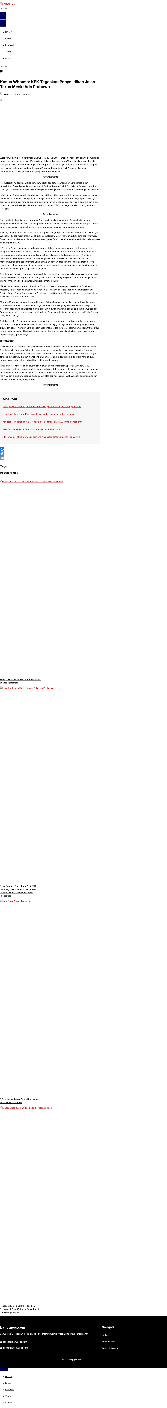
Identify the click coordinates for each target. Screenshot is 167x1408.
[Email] (50, 458)
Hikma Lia (8, 94)
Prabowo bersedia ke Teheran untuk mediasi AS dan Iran (31, 429)
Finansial (9, 45)
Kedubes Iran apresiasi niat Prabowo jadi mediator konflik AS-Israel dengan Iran (42, 421)
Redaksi (105, 1335)
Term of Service (110, 1348)
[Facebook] (50, 449)
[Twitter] (50, 453)
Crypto (8, 58)
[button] (2, 9)
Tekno (8, 51)
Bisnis (8, 38)
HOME (8, 32)
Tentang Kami (108, 1341)
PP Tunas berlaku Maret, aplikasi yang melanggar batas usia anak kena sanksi (41, 437)
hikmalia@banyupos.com (15, 1347)
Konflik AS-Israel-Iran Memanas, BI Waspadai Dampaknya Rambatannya (39, 414)
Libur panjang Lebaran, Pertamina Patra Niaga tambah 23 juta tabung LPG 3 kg (42, 406)
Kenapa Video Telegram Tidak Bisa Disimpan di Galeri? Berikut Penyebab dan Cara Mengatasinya (20, 1309)
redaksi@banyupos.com (15, 1341)
